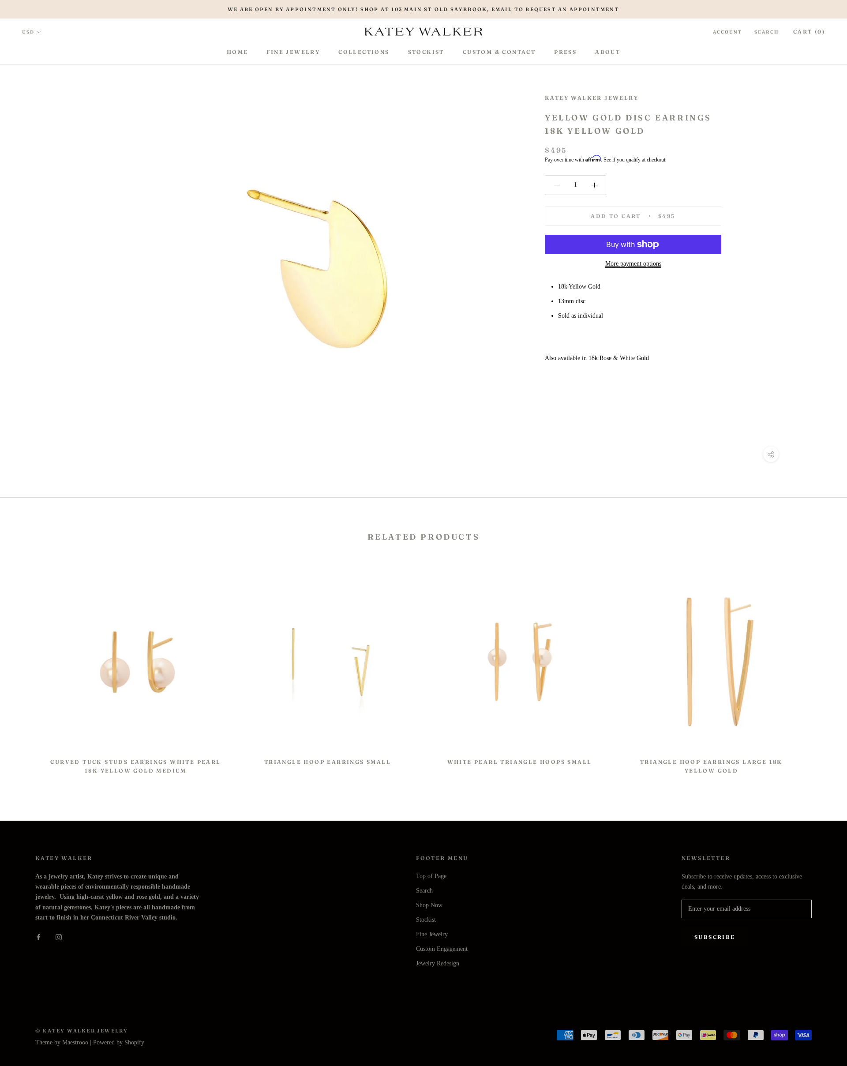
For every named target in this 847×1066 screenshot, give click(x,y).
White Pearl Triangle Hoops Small (519, 761)
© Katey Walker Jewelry (81, 1031)
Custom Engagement (442, 949)
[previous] (27, 670)
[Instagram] (59, 936)
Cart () (809, 31)
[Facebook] (38, 936)
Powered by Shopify (118, 1042)
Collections (363, 52)
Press (565, 52)
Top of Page (431, 876)
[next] (819, 670)
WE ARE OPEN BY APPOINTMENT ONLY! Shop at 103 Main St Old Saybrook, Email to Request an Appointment (423, 9)
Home (237, 52)
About (607, 52)
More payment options (633, 263)
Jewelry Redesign (437, 963)
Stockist (426, 52)
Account (727, 32)
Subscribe (714, 937)
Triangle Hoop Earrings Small (327, 761)
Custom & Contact (499, 52)
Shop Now (429, 905)
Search (766, 32)
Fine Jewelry (293, 52)
